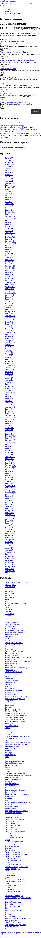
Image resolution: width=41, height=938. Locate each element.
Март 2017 (9, 355)
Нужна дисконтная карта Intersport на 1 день (17, 85)
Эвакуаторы (9, 914)
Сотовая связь (10, 850)
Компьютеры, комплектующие (16, 715)
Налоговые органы (12, 746)
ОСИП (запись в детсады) (15, 773)
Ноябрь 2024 (9, 164)
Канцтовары (9, 701)
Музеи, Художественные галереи (17, 742)
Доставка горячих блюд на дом (17, 668)
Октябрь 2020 (10, 266)
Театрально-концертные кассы (16, 867)
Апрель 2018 (9, 328)
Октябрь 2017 (10, 341)
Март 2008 (9, 564)
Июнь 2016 (9, 374)
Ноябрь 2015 (9, 388)
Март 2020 (9, 280)
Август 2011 (9, 494)
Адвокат (8, 599)
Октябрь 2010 (10, 515)
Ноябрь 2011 (9, 488)
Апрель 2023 (9, 204)
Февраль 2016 (10, 382)
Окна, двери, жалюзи (13, 765)
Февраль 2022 (10, 233)
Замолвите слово (11, 680)
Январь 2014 (9, 434)
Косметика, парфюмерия (14, 719)
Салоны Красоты (11, 836)
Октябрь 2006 (10, 571)
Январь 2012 (9, 484)
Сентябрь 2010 (10, 517)
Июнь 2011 (9, 498)
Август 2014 (9, 419)
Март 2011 (9, 504)
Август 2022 (9, 220)
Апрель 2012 (9, 477)
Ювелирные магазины (13, 923)
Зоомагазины (10, 682)
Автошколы (9, 597)
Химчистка (9, 894)
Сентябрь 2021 (10, 243)
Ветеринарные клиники (14, 632)
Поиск (2, 108)
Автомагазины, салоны (14, 589)
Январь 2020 (9, 285)
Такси (7, 862)
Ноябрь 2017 (9, 338)
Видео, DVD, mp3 (12, 634)
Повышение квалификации (15, 790)
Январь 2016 (9, 384)
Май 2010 (8, 525)
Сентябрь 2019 (10, 293)
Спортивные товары (12, 856)
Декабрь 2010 (10, 511)
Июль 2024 (9, 173)
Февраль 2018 (10, 332)
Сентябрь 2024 (10, 168)
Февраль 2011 (10, 506)
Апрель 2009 (9, 548)
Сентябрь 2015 (10, 392)
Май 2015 (8, 401)
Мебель (7, 728)
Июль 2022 (9, 222)
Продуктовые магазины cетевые (17, 802)
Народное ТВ (10, 748)
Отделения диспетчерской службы (18, 775)
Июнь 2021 (9, 249)
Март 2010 (9, 529)
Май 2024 (8, 177)
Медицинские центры (13, 730)
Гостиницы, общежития (14, 651)
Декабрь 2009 (10, 535)
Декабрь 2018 (10, 312)
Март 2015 (9, 405)
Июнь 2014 (9, 423)
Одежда (8, 759)
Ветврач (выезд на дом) (14, 630)
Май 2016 (8, 376)
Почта (7, 800)
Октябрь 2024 (10, 166)
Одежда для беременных (14, 761)
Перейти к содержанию (9, 1)
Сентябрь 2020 (10, 268)
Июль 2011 (9, 496)
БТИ (6, 620)
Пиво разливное (11, 782)
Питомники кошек (12, 784)
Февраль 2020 (10, 282)
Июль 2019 (9, 297)
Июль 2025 (9, 158)
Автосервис (9, 595)
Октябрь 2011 (10, 490)
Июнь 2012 (9, 473)
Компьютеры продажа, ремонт (16, 713)
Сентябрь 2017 (10, 343)
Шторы (7, 912)
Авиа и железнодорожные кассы (17, 583)
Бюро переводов (11, 626)
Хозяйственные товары (14, 896)
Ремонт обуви (10, 823)
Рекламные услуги (12, 817)
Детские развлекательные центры (18, 657)
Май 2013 (8, 450)
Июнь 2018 (9, 324)
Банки (7, 607)
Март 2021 (9, 256)
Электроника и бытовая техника (17, 918)
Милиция (8, 734)
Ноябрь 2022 (9, 214)
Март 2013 (9, 455)
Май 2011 (8, 500)
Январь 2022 (9, 235)
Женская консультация (13, 672)
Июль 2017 (9, 347)
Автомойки (9, 591)
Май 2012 (8, 475)
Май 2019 (8, 301)
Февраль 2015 (10, 407)
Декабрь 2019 (10, 287)
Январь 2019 (9, 309)
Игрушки (8, 686)
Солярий (8, 848)
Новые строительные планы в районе (14, 102)
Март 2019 (9, 305)
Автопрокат (9, 593)
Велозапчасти (10, 628)
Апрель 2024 (9, 179)
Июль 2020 (9, 272)
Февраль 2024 (10, 183)
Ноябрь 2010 (9, 513)
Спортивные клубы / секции (16, 854)
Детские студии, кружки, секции (17, 661)
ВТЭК (7, 639)
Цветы (7, 900)
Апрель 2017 (9, 353)
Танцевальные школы (13, 865)
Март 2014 (9, 430)
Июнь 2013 (9, 448)
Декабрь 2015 (10, 386)
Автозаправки (10, 585)
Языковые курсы (11, 927)
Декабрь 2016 (10, 361)
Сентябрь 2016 (10, 367)
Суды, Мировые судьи (13, 860)
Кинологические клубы (14, 703)
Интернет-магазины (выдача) (16, 697)
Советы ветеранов (12, 846)
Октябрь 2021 (10, 241)
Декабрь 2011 (10, 486)
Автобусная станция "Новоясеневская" (15, 44)
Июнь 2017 (9, 349)
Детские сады (10, 659)
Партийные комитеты (13, 780)
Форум (7, 9)
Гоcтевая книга (10, 647)
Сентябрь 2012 (10, 467)
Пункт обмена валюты (13, 813)
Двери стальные (11, 653)
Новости (8, 11)
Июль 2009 (9, 542)
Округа (7, 767)
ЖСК (7, 674)
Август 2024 (9, 171)
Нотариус (8, 753)
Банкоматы (9, 610)
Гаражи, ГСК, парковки (14, 643)
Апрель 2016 (9, 378)
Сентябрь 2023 (10, 193)
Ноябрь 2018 (9, 314)
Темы (7, 871)
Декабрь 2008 (10, 556)
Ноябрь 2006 (9, 569)
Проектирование (11, 806)
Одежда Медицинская (13, 763)
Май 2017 (8, 351)
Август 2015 (9, 394)
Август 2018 (9, 320)
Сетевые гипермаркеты (14, 842)
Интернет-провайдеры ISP (15, 699)
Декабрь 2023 (10, 187)
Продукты (9, 804)
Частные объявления (13, 14)
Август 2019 (9, 295)
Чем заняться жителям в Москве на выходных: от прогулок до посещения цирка (19, 124)
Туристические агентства (14, 879)
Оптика (7, 771)
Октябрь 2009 (10, 540)
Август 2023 (9, 195)
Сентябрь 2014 (10, 417)
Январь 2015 (9, 409)
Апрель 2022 (9, 229)
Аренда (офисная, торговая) (15, 603)
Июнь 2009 (9, 544)
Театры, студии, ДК (12, 869)
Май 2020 (8, 276)
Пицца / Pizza (10, 786)
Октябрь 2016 (10, 365)
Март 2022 (9, 231)
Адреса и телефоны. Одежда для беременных (17, 60)
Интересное (9, 692)
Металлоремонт (11, 732)
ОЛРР (7, 769)
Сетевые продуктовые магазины (17, 844)
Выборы (8, 641)
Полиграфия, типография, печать (17, 794)
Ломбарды (9, 724)
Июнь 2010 (9, 523)
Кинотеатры (9, 705)
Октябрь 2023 (10, 191)
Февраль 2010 (10, 531)
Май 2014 (8, 426)
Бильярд (8, 616)
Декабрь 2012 (10, 461)
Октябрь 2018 (10, 316)
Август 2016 (9, 370)
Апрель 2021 (9, 253)
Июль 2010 (9, 521)
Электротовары (11, 921)
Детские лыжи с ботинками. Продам (14, 52)
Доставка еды (10, 670)
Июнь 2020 (9, 274)
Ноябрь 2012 (9, 463)
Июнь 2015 (9, 399)
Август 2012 (9, 469)
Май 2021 (8, 251)
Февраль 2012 (10, 482)
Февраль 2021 (10, 258)
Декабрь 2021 (10, 237)
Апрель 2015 (9, 403)
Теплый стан (5, 5)
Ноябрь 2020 (9, 264)
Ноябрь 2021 (9, 239)
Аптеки (7, 601)
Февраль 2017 (10, 357)
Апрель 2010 (9, 527)
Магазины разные (11, 726)
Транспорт (9, 877)
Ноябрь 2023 (9, 189)
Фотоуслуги (9, 889)
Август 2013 (9, 444)
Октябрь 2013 (10, 440)
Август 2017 (9, 345)
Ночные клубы (10, 755)
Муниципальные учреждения (16, 744)
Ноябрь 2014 (9, 413)
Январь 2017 (9, 359)
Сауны (7, 840)
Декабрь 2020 (10, 262)
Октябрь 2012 (10, 465)
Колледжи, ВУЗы (11, 711)
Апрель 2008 (9, 562)
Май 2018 (8, 326)
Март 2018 (9, 330)
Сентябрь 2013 (10, 442)
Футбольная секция (12, 891)
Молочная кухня (11, 738)
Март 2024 (9, 181)
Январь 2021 (9, 260)
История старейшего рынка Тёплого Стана (16, 127)
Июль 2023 (9, 197)
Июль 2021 (9, 247)
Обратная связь (6, 933)
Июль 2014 (9, 421)
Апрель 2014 (9, 428)
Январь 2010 (9, 533)
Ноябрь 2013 (9, 438)
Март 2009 (9, 550)
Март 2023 (9, 206)
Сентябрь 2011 (10, 492)
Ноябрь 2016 (9, 363)
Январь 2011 (9, 508)
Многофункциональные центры (17, 736)
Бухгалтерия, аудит (12, 622)
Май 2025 (8, 160)
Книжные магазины (12, 709)
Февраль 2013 (10, 457)
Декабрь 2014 (10, 411)
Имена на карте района (14, 690)
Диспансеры (9, 665)
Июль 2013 (9, 446)
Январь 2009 (9, 554)
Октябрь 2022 (10, 216)
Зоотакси (8, 684)
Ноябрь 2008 (9, 558)
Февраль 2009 (10, 552)
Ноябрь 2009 (9, 538)
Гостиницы (9, 649)
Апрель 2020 (9, 278)
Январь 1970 (9, 573)
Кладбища (9, 707)
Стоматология (10, 858)
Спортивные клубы (12, 852)
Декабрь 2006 (10, 567)
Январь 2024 (9, 185)
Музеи (7, 740)
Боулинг (8, 618)
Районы (8, 815)
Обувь (7, 757)
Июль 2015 (9, 397)
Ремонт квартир (11, 821)
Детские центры (11, 663)
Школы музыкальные (13, 910)
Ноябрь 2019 (9, 289)
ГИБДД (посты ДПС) (13, 645)
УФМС (7, 883)
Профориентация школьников (16, 811)
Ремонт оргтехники (12, 825)
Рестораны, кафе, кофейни (15, 831)
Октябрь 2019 (10, 291)
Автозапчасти (10, 587)
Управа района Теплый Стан (16, 881)
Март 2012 (9, 479)
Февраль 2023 (10, 208)
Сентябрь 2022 (10, 218)
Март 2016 (9, 380)
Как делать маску (6, 94)
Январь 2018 (9, 334)
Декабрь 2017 (10, 336)
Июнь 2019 (9, 299)
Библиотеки (9, 614)
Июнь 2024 (9, 175)
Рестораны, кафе (11, 829)
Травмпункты (10, 875)
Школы (7, 908)
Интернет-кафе (10, 695)
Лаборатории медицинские (15, 721)
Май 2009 (8, 546)
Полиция (8, 798)
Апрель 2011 (9, 502)
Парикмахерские (11, 777)
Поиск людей (10, 792)
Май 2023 (8, 202)
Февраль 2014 (10, 432)
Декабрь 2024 (10, 162)
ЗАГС (7, 676)
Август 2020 (9, 270)
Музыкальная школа (8, 77)
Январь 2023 (9, 210)
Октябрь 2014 (10, 415)
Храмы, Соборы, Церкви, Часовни (18, 898)
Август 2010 (9, 519)
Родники (8, 833)
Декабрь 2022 (10, 212)
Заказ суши (9, 678)
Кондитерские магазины (14, 717)
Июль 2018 (9, 322)
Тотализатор (9, 873)
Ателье (7, 605)
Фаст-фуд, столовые (12, 885)
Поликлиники (10, 796)
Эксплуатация (10, 916)
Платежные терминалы (14, 788)
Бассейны (8, 612)
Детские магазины (12, 655)
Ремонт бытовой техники (14, 819)
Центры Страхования (13, 902)
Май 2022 (8, 227)
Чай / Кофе (9, 904)
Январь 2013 (9, 459)
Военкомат (9, 636)
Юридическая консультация (15, 925)
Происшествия (10, 809)
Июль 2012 (9, 471)
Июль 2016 (9, 372)
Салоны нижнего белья (14, 838)
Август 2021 (9, 245)
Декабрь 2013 (10, 436)
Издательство (10, 688)
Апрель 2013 (9, 453)
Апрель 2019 (9, 303)
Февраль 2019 (10, 307)
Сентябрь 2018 (10, 318)
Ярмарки (8, 929)
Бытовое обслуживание (14, 624)
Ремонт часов (10, 827)
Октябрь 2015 (10, 390)
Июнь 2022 (9, 224)
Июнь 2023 (9, 200)
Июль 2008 (9, 560)
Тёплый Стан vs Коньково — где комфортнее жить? (20, 133)
